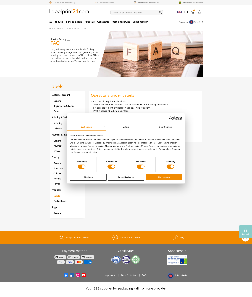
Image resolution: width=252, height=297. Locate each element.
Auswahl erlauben (126, 177)
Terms (57, 183)
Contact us (103, 21)
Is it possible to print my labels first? (110, 101)
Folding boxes (60, 201)
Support (56, 207)
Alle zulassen (164, 177)
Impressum (110, 275)
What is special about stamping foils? (111, 110)
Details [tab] (126, 127)
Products (59, 21)
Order (56, 111)
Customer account (61, 94)
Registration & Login (64, 106)
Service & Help (74, 21)
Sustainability (140, 21)
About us (90, 21)
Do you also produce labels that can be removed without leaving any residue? (131, 104)
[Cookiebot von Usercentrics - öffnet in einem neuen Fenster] (170, 118)
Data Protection (129, 275)
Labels (57, 195)
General (57, 100)
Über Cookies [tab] (165, 127)
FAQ (182, 237)
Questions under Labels (112, 95)
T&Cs (144, 275)
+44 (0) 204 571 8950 (130, 237)
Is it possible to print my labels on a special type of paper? (121, 107)
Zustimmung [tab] (87, 127)
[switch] (111, 167)
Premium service (121, 21)
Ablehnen (88, 177)
